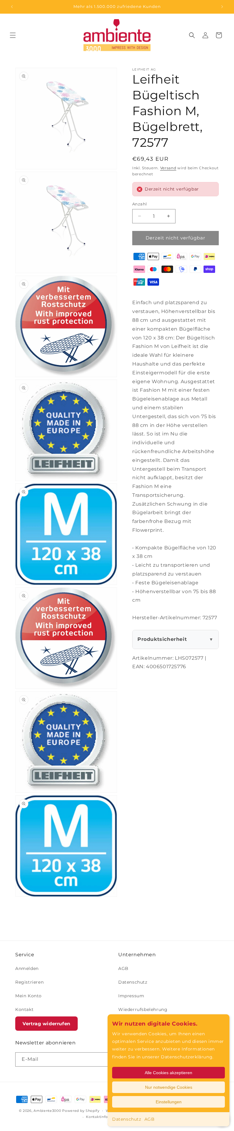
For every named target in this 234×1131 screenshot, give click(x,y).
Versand (168, 168)
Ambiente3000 (47, 1111)
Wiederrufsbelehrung (142, 1009)
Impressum (131, 996)
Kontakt (24, 1009)
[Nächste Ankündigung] (222, 6)
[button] (13, 35)
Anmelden (27, 968)
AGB (149, 1119)
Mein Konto (28, 996)
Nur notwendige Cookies (168, 1087)
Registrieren (29, 982)
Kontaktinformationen (106, 1117)
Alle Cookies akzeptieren (168, 1072)
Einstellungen (169, 1101)
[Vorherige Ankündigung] (12, 6)
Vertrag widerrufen (46, 1023)
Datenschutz (126, 1119)
